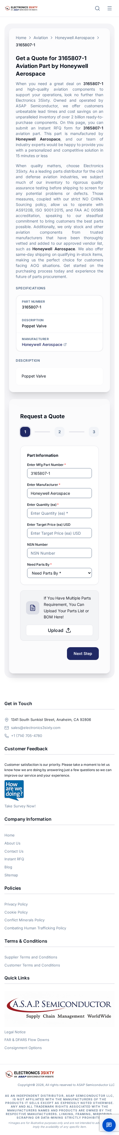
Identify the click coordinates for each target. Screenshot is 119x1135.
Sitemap (11, 875)
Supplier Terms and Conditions (30, 957)
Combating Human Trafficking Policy (35, 928)
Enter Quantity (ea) (43, 505)
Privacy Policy (16, 904)
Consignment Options (23, 1047)
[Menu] (110, 8)
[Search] (97, 8)
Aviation (40, 37)
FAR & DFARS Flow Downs (26, 1039)
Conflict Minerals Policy (24, 920)
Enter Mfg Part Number (46, 465)
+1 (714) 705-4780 (26, 735)
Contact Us (14, 851)
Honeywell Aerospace (74, 37)
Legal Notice (15, 1032)
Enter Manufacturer (43, 485)
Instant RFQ (14, 859)
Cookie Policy (16, 912)
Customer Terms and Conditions (32, 965)
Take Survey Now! (20, 806)
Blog (8, 867)
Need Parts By (39, 564)
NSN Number (37, 544)
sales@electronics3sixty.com (35, 727)
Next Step (83, 653)
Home (21, 37)
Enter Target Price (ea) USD (49, 524)
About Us (12, 843)
